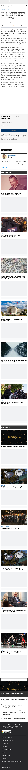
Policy (8, 9)
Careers (3, 752)
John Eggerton (6, 21)
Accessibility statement (7, 749)
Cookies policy (5, 746)
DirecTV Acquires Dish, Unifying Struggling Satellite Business (12, 706)
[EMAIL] (11, 157)
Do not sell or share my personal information (12, 761)
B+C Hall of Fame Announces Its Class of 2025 (15, 700)
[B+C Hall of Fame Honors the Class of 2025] (14, 689)
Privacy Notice (19, 135)
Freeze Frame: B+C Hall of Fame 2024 (14, 718)
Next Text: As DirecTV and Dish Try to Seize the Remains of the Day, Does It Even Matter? (14, 712)
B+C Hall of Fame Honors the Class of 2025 (14, 694)
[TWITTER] (9, 157)
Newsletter (24, 25)
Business (3, 9)
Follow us (16, 25)
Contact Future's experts (7, 740)
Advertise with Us (6, 755)
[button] (2, 6)
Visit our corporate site (12, 727)
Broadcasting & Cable (15, 21)
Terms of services (17, 134)
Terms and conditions (7, 737)
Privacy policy (5, 743)
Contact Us (4, 758)
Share (5, 25)
